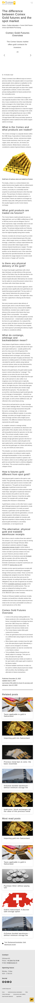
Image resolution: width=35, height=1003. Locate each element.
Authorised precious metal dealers (15, 992)
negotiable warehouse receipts (17, 584)
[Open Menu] (31, 2)
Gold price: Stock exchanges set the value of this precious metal (17, 810)
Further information (13, 25)
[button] (4, 55)
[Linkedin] (6, 982)
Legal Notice (18, 996)
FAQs (26, 992)
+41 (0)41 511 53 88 (13, 960)
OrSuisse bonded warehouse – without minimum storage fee (16, 786)
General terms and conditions (19, 994)
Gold (24, 942)
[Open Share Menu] (32, 1000)
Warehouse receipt (10, 944)
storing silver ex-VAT (16, 565)
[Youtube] (11, 982)
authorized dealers (7, 590)
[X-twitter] (8, 982)
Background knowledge (15, 942)
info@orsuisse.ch (12, 963)
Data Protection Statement (7, 996)
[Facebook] (3, 982)
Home (4, 25)
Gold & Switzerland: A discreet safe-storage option (16, 910)
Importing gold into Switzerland (17, 738)
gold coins (5, 487)
